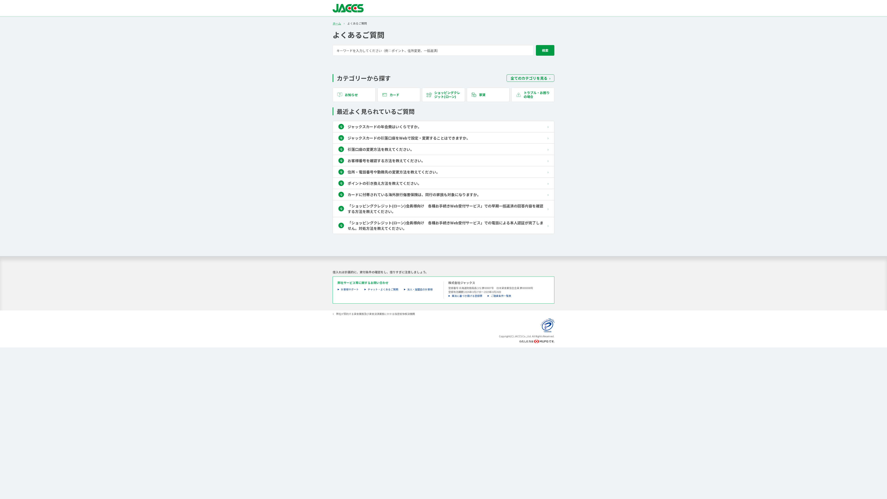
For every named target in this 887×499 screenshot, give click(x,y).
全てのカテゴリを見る (528, 78)
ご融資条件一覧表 (501, 296)
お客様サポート (350, 289)
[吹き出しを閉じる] (878, 470)
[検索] (545, 50)
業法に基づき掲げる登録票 (467, 296)
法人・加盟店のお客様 (420, 289)
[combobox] (443, 50)
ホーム (337, 23)
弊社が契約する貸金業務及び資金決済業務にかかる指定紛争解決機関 (375, 314)
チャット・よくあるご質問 (383, 289)
